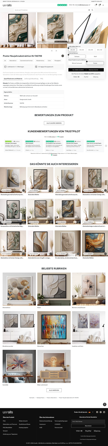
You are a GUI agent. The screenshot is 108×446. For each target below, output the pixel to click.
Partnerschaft (59, 427)
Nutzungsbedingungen (61, 421)
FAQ (4, 421)
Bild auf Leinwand (77, 63)
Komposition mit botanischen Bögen (12, 226)
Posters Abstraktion (52, 397)
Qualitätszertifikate (24, 424)
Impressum (42, 424)
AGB (40, 427)
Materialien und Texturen (10, 424)
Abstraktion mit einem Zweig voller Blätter (94, 194)
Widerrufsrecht (23, 421)
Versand (5, 431)
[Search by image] (89, 10)
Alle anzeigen (54, 390)
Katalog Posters (41, 397)
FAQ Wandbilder (7, 427)
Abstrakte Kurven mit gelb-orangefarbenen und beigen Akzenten (39, 258)
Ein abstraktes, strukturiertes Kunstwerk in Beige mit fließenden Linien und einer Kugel (66, 258)
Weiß (95, 56)
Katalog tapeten (23, 427)
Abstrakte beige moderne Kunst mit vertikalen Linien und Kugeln (94, 226)
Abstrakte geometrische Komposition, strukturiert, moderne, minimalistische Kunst (12, 194)
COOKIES (57, 424)
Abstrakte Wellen (33, 194)
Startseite (31, 397)
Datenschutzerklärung (45, 421)
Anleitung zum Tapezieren (10, 434)
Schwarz (77, 56)
